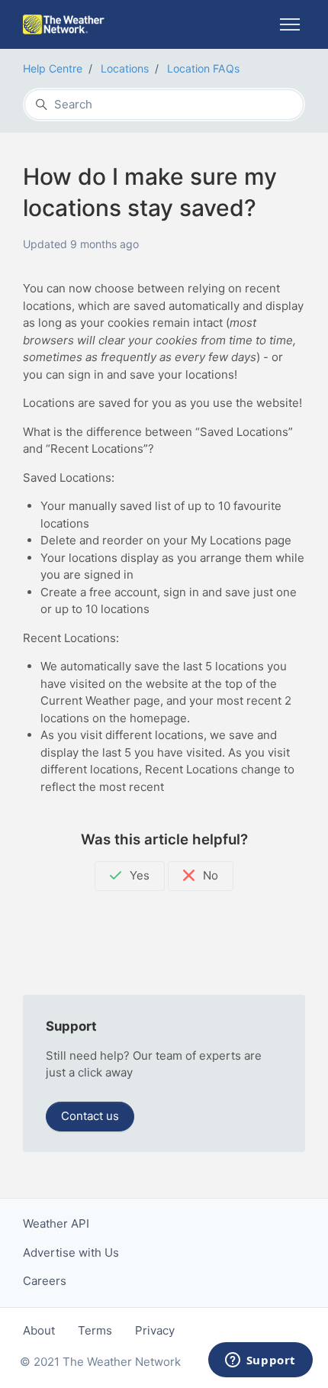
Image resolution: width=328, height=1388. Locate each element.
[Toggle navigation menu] (289, 24)
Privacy (155, 1330)
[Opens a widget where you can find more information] (260, 1361)
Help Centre (52, 68)
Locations (125, 68)
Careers (44, 1280)
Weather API (56, 1223)
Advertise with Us (71, 1252)
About (39, 1330)
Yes (138, 875)
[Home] (64, 24)
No (209, 875)
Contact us (90, 1116)
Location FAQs (203, 68)
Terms (95, 1330)
